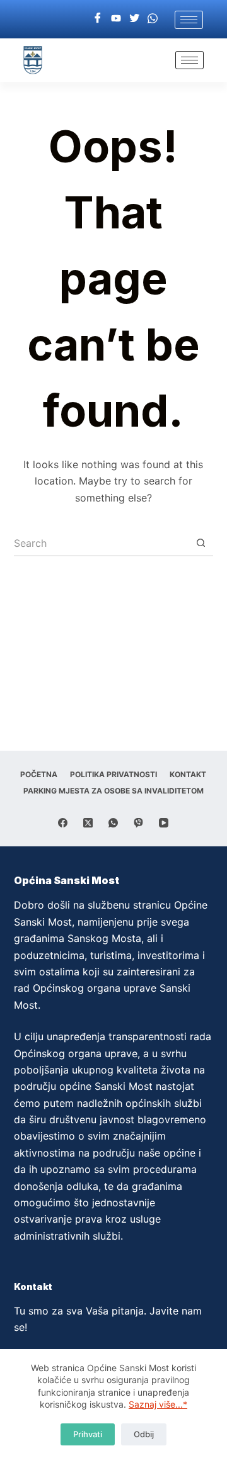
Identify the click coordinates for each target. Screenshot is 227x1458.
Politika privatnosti (113, 774)
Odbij (144, 1434)
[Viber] (138, 822)
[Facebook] (97, 17)
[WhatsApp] (113, 822)
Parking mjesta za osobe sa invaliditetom (113, 790)
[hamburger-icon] (189, 20)
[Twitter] (134, 17)
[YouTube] (163, 822)
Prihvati (87, 1434)
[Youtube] (116, 17)
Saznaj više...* (158, 1404)
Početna (38, 774)
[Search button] (200, 543)
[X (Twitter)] (88, 822)
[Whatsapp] (152, 17)
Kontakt (188, 774)
